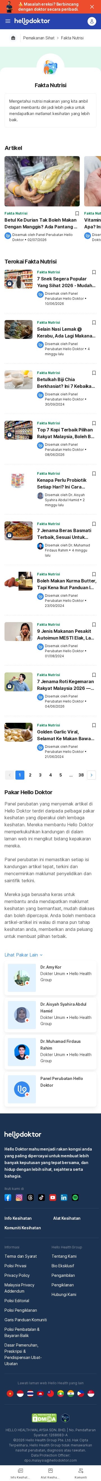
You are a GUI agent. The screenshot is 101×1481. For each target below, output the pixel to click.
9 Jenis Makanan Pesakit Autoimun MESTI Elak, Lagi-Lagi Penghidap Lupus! (67, 635)
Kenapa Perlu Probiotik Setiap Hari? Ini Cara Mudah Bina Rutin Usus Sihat (62, 484)
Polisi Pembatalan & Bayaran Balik (22, 1332)
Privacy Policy (17, 1275)
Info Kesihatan (18, 1218)
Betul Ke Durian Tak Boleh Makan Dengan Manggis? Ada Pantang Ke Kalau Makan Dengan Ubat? (41, 223)
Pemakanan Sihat (38, 37)
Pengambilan (63, 1275)
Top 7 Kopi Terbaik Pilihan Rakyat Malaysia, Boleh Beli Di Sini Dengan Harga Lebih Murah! (66, 433)
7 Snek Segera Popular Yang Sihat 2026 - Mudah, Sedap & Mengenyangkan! (65, 282)
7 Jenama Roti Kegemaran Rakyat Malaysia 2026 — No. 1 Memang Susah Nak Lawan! (65, 685)
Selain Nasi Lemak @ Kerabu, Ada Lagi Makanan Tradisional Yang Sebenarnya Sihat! (66, 333)
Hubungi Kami (64, 1294)
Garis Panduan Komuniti (25, 1319)
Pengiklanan (63, 1284)
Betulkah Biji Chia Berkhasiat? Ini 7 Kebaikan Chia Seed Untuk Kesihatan (66, 383)
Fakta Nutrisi (72, 37)
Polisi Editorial (16, 1300)
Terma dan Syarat (20, 1256)
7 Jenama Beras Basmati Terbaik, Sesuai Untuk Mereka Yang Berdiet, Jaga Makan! (66, 534)
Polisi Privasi (15, 1265)
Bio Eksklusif (63, 1265)
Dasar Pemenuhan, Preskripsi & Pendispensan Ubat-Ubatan (23, 1354)
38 (81, 775)
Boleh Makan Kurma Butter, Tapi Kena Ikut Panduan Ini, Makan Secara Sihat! (66, 584)
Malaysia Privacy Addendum (19, 1287)
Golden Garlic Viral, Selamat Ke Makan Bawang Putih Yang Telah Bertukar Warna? (66, 735)
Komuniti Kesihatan (22, 1227)
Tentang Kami (64, 1256)
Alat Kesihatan (67, 1218)
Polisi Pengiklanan (20, 1310)
